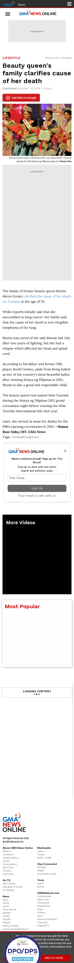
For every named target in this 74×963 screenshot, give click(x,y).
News (21, 4)
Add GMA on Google (21, 98)
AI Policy (7, 870)
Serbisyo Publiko (11, 925)
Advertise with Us (11, 857)
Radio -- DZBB (44, 857)
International (43, 906)
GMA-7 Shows (9, 883)
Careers (6, 861)
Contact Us (8, 854)
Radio (40, 909)
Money (6, 903)
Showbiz (7, 919)
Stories (40, 886)
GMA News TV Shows (12, 886)
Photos (41, 854)
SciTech (6, 916)
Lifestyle (6, 922)
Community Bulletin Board (16, 929)
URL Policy (8, 867)
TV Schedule (8, 890)
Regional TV (43, 925)
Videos (40, 851)
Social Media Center (46, 873)
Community (43, 902)
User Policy (8, 874)
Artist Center (43, 899)
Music (40, 915)
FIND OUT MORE (54, 957)
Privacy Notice (10, 864)
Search (40, 883)
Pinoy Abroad (9, 909)
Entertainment (44, 896)
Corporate (42, 922)
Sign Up (37, 488)
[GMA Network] (9, 3)
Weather (7, 912)
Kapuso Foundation (47, 919)
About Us (7, 851)
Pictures (41, 912)
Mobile (40, 870)
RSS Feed (41, 867)
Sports (6, 906)
